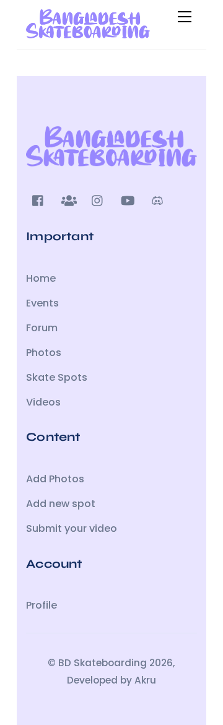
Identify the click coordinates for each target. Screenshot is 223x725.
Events (42, 303)
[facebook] (38, 200)
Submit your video (71, 528)
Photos (43, 352)
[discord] (157, 200)
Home (41, 278)
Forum (42, 328)
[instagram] (97, 200)
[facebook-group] (68, 200)
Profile (41, 605)
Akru (145, 680)
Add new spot (60, 504)
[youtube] (127, 200)
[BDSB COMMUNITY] (88, 33)
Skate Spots (56, 377)
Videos (43, 402)
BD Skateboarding (102, 662)
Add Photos (55, 479)
